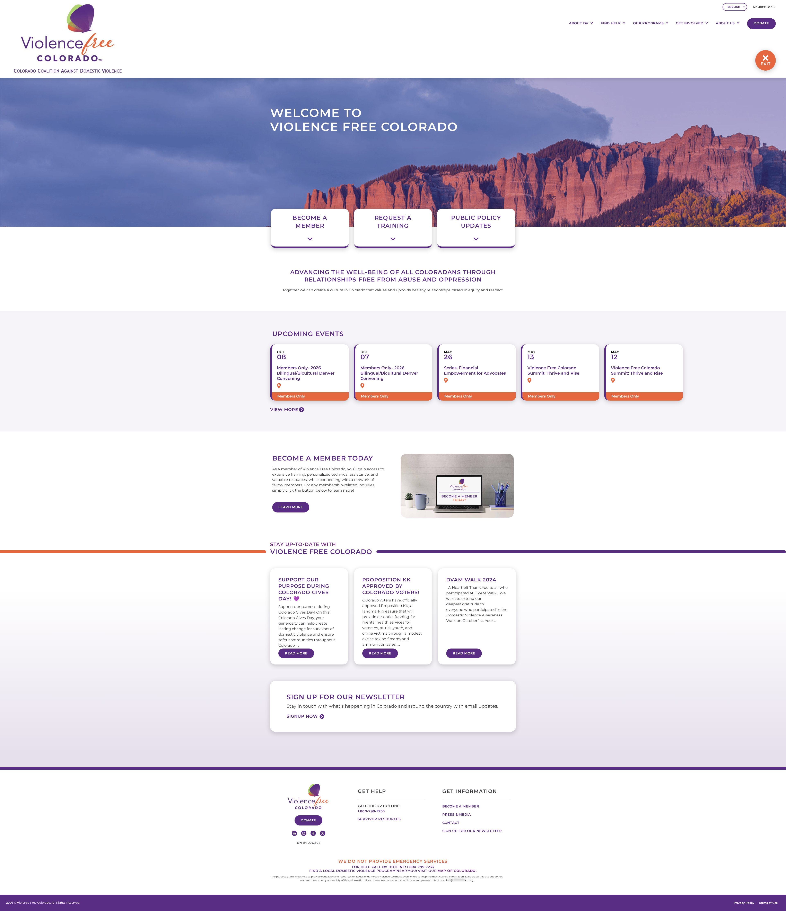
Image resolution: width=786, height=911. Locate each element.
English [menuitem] (733, 6)
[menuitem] (735, 7)
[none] (735, 7)
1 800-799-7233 (371, 811)
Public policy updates (476, 221)
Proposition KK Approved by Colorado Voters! (390, 586)
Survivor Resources (379, 819)
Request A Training (393, 221)
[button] (310, 222)
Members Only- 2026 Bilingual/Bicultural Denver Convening (305, 373)
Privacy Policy (744, 903)
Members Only (291, 396)
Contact (451, 823)
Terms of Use (768, 903)
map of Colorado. (457, 871)
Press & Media (456, 814)
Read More (296, 653)
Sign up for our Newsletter (472, 831)
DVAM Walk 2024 (471, 580)
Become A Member (309, 221)
